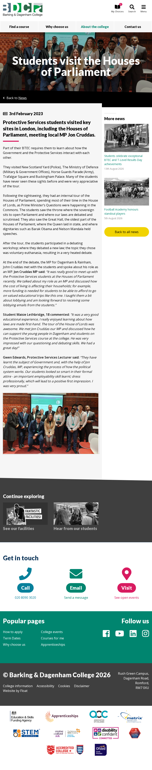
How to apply (13, 632)
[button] (117, 9)
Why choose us (14, 644)
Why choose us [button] (57, 27)
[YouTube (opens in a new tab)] (119, 635)
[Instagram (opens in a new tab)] (145, 635)
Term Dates (12, 638)
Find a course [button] (19, 27)
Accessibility (45, 686)
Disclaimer (81, 686)
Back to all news (127, 232)
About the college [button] (95, 27)
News (22, 98)
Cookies (64, 686)
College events (52, 632)
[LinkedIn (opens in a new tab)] (133, 635)
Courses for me (52, 638)
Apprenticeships (53, 644)
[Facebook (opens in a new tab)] (106, 635)
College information (18, 686)
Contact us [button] (132, 27)
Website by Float (15, 691)
